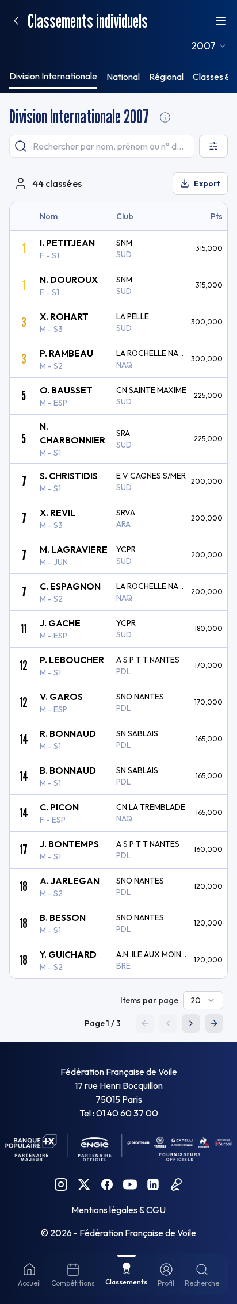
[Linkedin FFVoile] (153, 1184)
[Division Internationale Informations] (165, 117)
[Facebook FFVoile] (107, 1184)
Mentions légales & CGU (118, 1209)
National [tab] (123, 76)
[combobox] (209, 46)
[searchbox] (101, 146)
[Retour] (16, 21)
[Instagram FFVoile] (61, 1184)
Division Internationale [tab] (53, 76)
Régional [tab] (166, 76)
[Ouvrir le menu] (221, 21)
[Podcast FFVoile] (176, 1184)
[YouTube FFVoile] (130, 1184)
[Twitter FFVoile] (84, 1184)
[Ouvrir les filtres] (213, 146)
